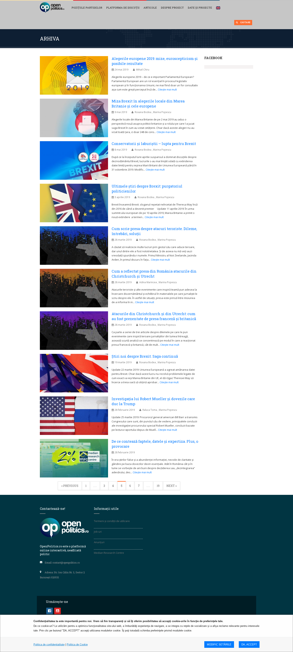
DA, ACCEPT (249, 644)
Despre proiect (172, 7)
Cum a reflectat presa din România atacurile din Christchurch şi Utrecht (154, 274)
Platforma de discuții (123, 7)
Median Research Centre (109, 553)
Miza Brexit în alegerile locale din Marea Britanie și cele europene (148, 103)
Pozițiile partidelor (87, 7)
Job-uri (98, 531)
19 (158, 486)
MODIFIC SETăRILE (219, 644)
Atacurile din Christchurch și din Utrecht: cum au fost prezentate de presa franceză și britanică (154, 316)
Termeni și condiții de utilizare (112, 521)
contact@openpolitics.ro (66, 562)
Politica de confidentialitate (49, 644)
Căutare (245, 22)
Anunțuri (99, 542)
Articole (150, 7)
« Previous (69, 486)
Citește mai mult (167, 89)
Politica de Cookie (77, 644)
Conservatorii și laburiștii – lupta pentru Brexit (154, 143)
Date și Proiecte (200, 7)
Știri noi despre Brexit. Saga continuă (145, 356)
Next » (171, 486)
